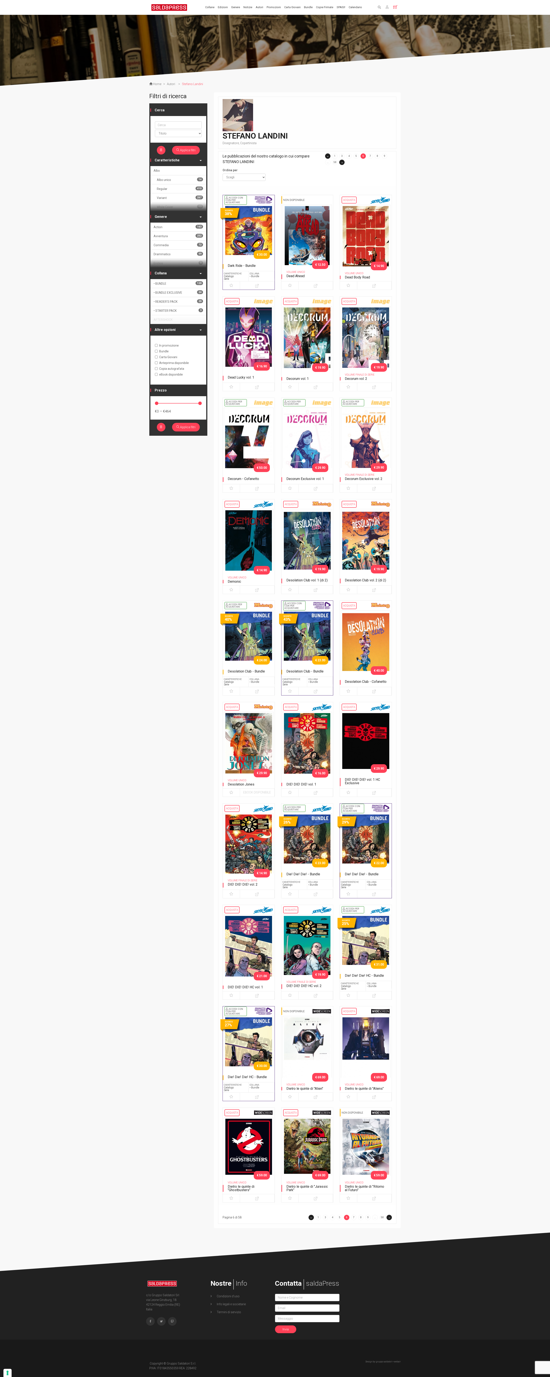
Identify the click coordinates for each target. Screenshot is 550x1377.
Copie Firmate (324, 7)
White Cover (179, 207)
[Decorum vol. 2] (366, 342)
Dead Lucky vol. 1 (241, 377)
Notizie (247, 7)
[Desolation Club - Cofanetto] (366, 646)
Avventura (178, 236)
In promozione (169, 345)
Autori (259, 7)
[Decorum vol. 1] (307, 342)
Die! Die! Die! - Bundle (303, 874)
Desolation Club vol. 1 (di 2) (307, 580)
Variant (179, 198)
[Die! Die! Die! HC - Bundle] (366, 951)
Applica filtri (187, 150)
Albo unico (179, 180)
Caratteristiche (167, 160)
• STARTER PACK (178, 310)
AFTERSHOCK (163, 319)
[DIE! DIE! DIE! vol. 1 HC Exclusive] (366, 748)
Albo (157, 170)
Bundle (308, 7)
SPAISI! (341, 7)
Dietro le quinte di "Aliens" (364, 1089)
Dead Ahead (295, 276)
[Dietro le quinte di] (307, 1052)
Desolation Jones (241, 784)
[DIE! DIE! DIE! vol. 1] (307, 748)
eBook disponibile (257, 792)
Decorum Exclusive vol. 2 (363, 479)
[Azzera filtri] (161, 150)
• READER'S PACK (178, 301)
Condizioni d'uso (228, 1296)
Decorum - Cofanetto (243, 479)
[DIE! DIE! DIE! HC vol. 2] (307, 951)
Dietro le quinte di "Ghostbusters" (241, 1188)
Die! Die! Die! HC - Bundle (364, 976)
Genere (235, 7)
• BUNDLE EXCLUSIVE (178, 292)
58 (334, 162)
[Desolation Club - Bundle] (248, 646)
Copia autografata (171, 368)
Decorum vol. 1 (297, 379)
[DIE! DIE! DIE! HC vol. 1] (248, 951)
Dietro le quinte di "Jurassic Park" (307, 1188)
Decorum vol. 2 (356, 379)
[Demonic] (248, 545)
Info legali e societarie (231, 1304)
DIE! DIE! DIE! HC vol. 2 (304, 986)
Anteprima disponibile (174, 363)
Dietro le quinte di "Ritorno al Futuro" (364, 1188)
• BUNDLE (178, 283)
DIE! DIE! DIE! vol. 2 (243, 884)
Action (178, 227)
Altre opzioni (165, 330)
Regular (179, 189)
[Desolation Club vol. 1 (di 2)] (307, 545)
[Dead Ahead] (307, 241)
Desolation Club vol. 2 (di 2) (365, 580)
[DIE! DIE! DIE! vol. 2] (248, 849)
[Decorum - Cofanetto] (248, 444)
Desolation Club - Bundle (246, 671)
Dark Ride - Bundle (242, 266)
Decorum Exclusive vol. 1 (305, 479)
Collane (209, 7)
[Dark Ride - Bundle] (248, 241)
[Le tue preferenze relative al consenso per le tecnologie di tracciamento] (7, 1373)
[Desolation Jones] (248, 748)
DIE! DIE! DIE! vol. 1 (301, 784)
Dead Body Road (357, 277)
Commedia (178, 245)
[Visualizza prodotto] (257, 285)
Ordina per (230, 170)
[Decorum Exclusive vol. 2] (366, 444)
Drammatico (178, 254)
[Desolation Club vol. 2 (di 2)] (366, 545)
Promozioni (274, 7)
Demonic (234, 581)
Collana (161, 273)
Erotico (178, 263)
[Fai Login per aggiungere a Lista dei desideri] (231, 285)
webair (397, 1361)
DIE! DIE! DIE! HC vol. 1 (245, 987)
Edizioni (223, 7)
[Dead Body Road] (366, 241)
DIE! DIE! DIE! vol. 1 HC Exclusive (362, 781)
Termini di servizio (228, 1312)
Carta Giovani (292, 7)
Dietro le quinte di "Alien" (304, 1089)
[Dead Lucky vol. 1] (248, 342)
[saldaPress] (169, 7)
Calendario (355, 7)
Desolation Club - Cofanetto (366, 682)
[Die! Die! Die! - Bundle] (307, 849)
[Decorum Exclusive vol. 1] (307, 444)
